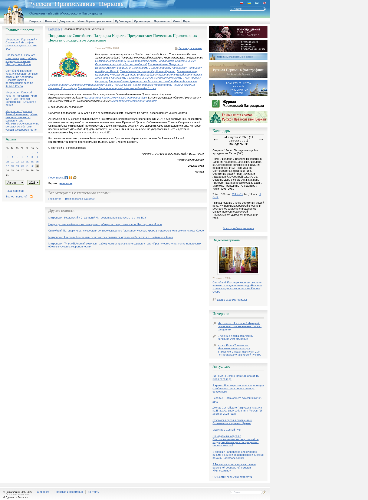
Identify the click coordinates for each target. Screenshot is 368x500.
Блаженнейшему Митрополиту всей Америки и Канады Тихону (117, 88)
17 (7, 166)
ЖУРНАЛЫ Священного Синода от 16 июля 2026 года (236, 377)
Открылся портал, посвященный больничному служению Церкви (232, 422)
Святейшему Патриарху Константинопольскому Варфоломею (134, 61)
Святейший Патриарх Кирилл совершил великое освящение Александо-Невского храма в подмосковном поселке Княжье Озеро (237, 287)
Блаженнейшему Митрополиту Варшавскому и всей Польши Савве (90, 84)
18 (12, 166)
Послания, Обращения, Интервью (83, 29)
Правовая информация (69, 491)
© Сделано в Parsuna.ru (16, 497)
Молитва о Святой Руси (227, 429)
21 (27, 166)
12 (17, 161)
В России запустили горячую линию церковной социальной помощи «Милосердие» (234, 467)
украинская (65, 183)
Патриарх (35, 21)
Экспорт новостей (16, 196)
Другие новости (61, 210)
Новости (50, 21)
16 (37, 161)
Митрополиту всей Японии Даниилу (133, 101)
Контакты (93, 491)
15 (32, 161)
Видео (187, 21)
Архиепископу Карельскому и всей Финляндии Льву (115, 97)
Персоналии (162, 21)
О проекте (43, 491)
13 (22, 161)
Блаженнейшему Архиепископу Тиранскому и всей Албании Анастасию (153, 81)
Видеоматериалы (226, 240)
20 (22, 166)
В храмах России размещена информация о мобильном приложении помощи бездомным (238, 388)
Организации (142, 21)
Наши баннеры (15, 190)
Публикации (123, 21)
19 (17, 166)
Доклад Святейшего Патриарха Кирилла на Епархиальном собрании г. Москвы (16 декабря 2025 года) (238, 410)
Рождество (54, 199)
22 (32, 166)
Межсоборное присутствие (95, 21)
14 (27, 161)
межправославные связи (80, 199)
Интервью (221, 313)
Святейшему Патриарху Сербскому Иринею (147, 71)
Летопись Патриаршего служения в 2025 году (237, 400)
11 (12, 161)
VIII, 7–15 (237, 194)
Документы (66, 21)
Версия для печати (190, 48)
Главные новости (20, 30)
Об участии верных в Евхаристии (233, 477)
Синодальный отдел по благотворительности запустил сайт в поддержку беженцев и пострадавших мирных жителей (236, 441)
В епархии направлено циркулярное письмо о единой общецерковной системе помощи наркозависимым (238, 455)
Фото (176, 21)
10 (7, 161)
